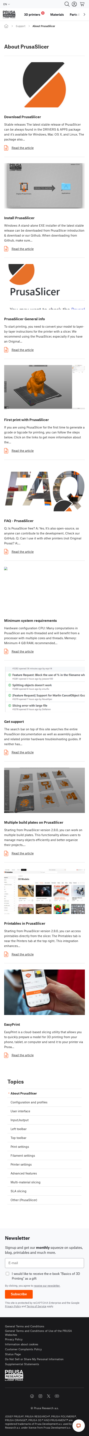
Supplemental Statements (22, 1364)
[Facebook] (32, 1396)
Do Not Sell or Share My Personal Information (34, 1359)
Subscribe (19, 1294)
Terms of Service (36, 1306)
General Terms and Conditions (24, 1326)
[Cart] (82, 4)
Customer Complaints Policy (23, 1349)
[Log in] (74, 4)
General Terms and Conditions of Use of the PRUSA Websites (38, 1333)
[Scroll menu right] (84, 14)
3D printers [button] (34, 14)
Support (20, 26)
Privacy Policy (13, 1306)
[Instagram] (40, 1396)
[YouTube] (57, 1396)
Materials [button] (57, 14)
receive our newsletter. (47, 1285)
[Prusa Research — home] (9, 14)
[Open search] (67, 4)
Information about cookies (21, 1344)
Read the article (23, 148)
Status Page (13, 1354)
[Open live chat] (78, 1425)
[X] (48, 1396)
